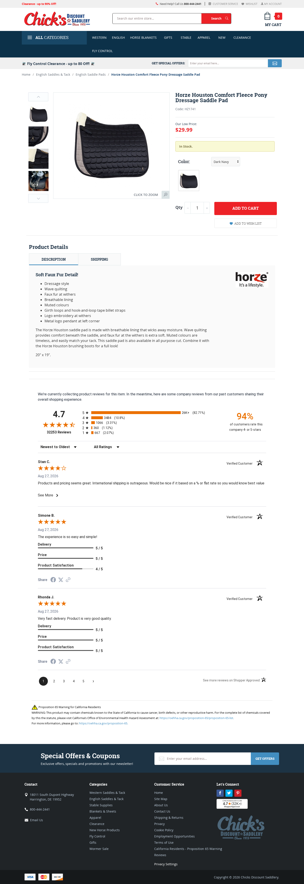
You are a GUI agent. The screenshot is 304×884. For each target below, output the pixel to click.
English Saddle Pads (91, 74)
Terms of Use (164, 842)
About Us (161, 805)
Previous (38, 96)
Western (99, 37)
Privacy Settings (166, 864)
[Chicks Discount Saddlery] (59, 18)
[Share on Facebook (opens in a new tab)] (53, 580)
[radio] (152, 412)
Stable (186, 37)
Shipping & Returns (168, 817)
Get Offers (264, 758)
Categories (52, 37)
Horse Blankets (143, 37)
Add (245, 208)
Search (221, 18)
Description (54, 259)
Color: (184, 161)
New (221, 37)
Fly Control (102, 51)
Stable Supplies (101, 805)
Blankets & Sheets (102, 811)
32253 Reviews (63, 432)
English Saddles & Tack (53, 74)
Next (38, 198)
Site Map (160, 799)
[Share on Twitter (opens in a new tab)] (60, 580)
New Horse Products (104, 830)
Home (26, 74)
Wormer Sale (99, 849)
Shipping (99, 259)
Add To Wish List (248, 223)
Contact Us (162, 811)
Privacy (159, 824)
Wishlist (251, 4)
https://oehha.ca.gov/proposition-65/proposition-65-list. (197, 718)
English (118, 37)
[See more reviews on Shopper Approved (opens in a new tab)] (68, 580)
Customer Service (225, 4)
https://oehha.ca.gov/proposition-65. (103, 723)
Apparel (204, 37)
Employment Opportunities (174, 836)
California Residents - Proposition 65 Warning (188, 849)
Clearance (242, 37)
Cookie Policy (163, 830)
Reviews (160, 855)
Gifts (168, 37)
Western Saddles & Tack (107, 793)
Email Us (36, 820)
